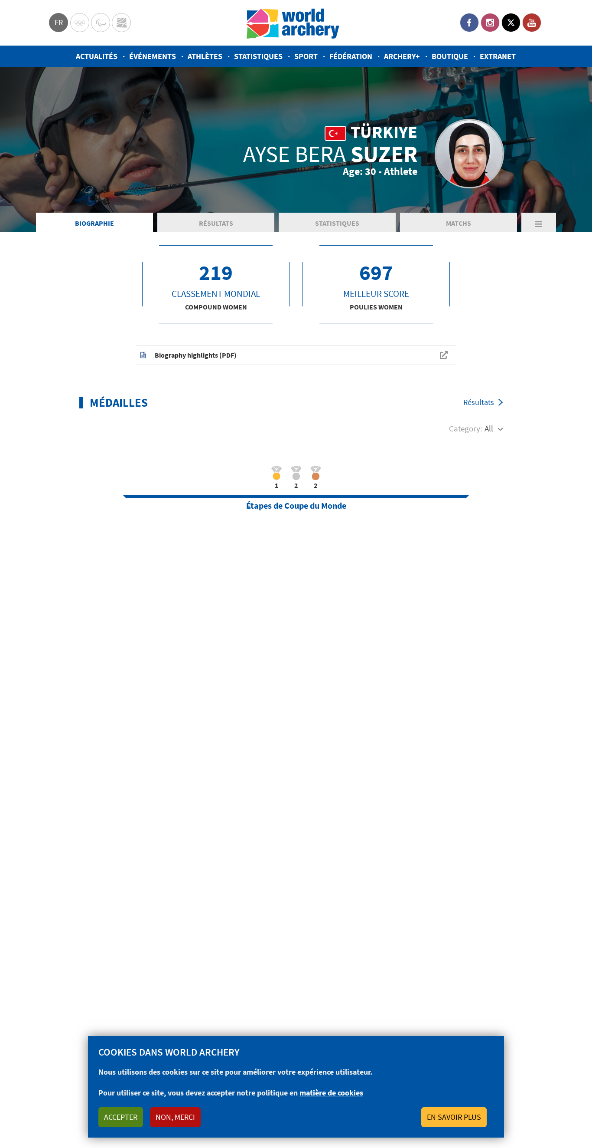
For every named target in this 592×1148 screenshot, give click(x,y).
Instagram (490, 22)
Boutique (450, 56)
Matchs (458, 223)
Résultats (216, 223)
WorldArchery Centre (121, 22)
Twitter (510, 22)
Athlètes (205, 56)
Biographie (94, 223)
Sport (306, 56)
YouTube (531, 22)
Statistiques (258, 56)
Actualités (96, 56)
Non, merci (175, 1117)
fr (59, 22)
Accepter (120, 1117)
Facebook (469, 22)
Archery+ (402, 56)
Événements (152, 56)
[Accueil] (293, 22)
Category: (465, 428)
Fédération (350, 56)
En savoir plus (454, 1117)
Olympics (79, 22)
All (489, 428)
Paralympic (100, 22)
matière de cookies (331, 1093)
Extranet (498, 56)
